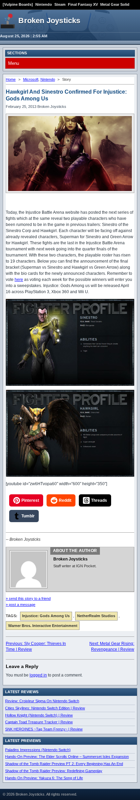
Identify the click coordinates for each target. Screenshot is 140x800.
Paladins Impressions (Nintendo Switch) (38, 750)
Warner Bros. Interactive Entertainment (42, 626)
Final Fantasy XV (83, 4)
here (19, 279)
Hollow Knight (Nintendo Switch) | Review (39, 715)
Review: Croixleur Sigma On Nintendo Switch (42, 701)
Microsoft (30, 79)
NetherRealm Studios (96, 616)
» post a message (20, 605)
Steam (60, 4)
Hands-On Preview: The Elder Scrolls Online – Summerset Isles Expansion (67, 757)
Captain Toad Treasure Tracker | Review (39, 722)
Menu (13, 63)
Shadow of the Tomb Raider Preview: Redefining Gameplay (53, 771)
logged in (38, 675)
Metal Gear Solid (114, 4)
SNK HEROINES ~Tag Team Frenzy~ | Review (44, 729)
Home (11, 79)
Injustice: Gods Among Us (46, 616)
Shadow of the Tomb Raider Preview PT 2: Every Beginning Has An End (64, 764)
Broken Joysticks (49, 20)
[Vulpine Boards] (18, 4)
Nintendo (43, 4)
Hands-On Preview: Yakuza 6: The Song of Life (44, 778)
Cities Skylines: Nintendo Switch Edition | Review (45, 708)
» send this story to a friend (28, 598)
